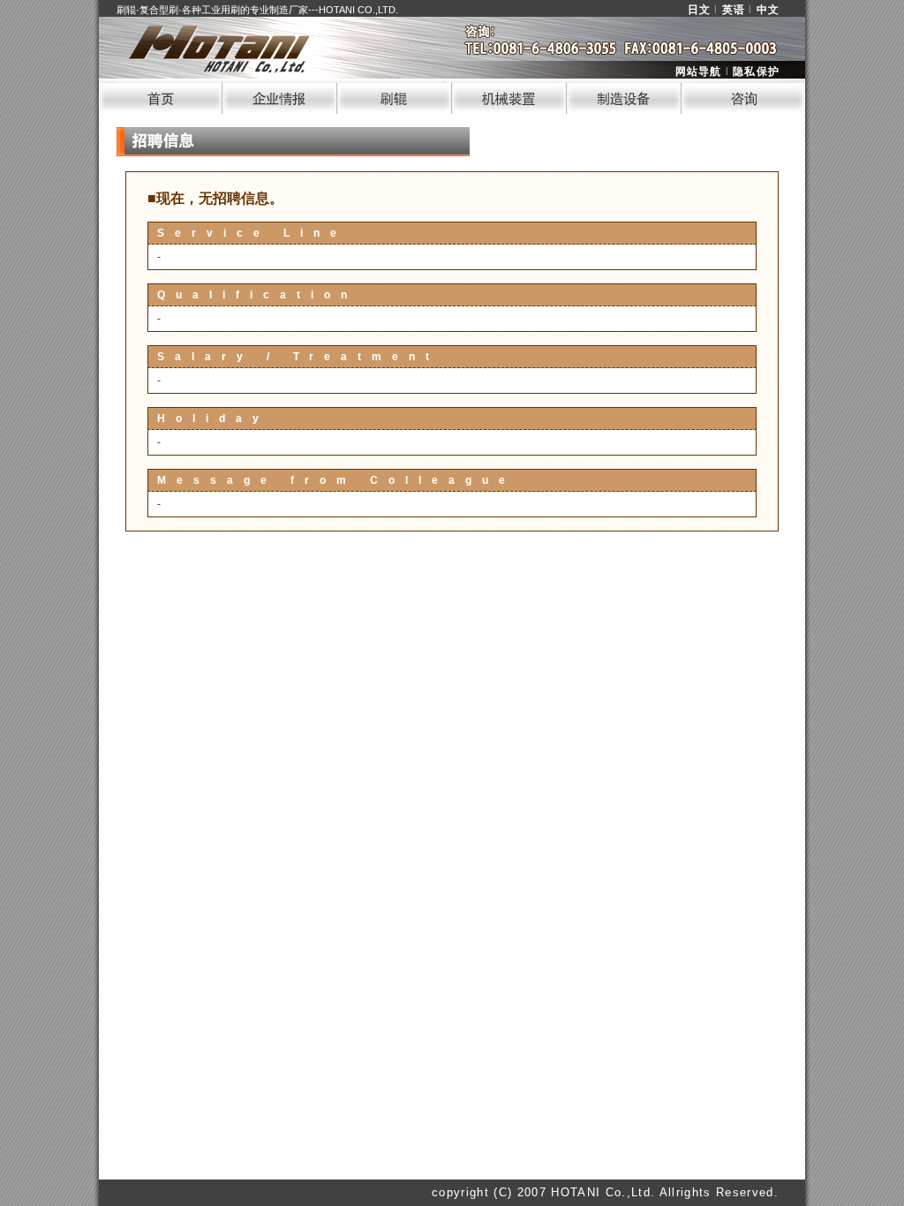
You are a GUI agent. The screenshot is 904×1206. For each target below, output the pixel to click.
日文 (699, 10)
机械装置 (509, 96)
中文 (768, 10)
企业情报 (279, 96)
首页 (160, 96)
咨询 (743, 96)
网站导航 (698, 71)
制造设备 (624, 96)
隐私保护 (756, 71)
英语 (733, 10)
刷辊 (394, 96)
